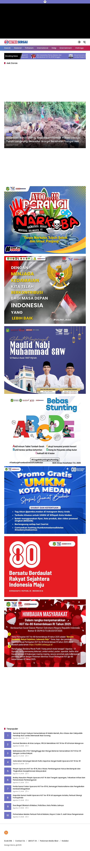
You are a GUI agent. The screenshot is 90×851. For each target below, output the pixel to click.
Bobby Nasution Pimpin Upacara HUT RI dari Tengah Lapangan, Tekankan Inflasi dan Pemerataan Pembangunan (49, 779)
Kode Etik (8, 841)
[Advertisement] (45, 83)
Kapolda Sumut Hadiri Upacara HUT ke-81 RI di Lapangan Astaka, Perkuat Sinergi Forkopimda (47, 796)
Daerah (9, 134)
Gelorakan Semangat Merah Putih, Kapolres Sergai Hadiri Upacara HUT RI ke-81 (47, 761)
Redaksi (65, 841)
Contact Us (20, 841)
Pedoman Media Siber (49, 841)
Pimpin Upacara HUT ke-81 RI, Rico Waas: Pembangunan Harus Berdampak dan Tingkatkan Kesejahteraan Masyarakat (47, 770)
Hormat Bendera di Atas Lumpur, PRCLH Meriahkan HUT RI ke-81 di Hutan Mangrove (48, 743)
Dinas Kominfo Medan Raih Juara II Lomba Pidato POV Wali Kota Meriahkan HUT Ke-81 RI (69, 56)
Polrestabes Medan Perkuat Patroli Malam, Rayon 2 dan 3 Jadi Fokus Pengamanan (48, 814)
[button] (79, 42)
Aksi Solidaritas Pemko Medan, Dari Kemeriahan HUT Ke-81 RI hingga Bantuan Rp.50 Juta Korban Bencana (30, 56)
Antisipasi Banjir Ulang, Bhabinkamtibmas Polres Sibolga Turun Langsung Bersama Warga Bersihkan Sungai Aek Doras (43, 139)
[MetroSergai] (16, 42)
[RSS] (6, 832)
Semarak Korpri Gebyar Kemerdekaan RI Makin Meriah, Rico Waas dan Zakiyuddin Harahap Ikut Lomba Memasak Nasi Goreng (47, 734)
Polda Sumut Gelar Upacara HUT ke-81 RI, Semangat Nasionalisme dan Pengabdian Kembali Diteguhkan (48, 787)
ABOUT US (32, 841)
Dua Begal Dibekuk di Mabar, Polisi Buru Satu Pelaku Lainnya (38, 805)
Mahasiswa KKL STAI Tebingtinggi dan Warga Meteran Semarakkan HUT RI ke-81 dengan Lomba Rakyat (47, 752)
